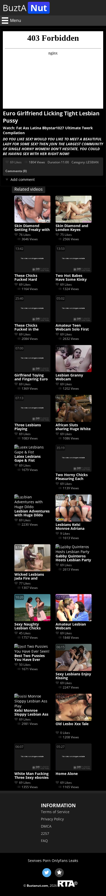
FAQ (44, 840)
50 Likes (25, 664)
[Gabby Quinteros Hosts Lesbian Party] (74, 551)
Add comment (23, 179)
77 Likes (25, 583)
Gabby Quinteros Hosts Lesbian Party (73, 558)
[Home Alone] (74, 769)
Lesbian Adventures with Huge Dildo (32, 513)
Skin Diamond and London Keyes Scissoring (72, 228)
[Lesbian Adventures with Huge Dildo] (32, 506)
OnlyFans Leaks (65, 860)
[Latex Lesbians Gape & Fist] (32, 452)
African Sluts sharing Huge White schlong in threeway (73, 427)
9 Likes (65, 533)
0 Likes (65, 733)
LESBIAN (92, 162)
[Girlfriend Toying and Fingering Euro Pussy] (32, 370)
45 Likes (25, 633)
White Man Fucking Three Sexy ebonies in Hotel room (31, 776)
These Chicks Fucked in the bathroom (26, 327)
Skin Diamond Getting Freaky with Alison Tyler (32, 228)
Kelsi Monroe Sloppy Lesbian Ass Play (31, 712)
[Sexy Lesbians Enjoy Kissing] (74, 669)
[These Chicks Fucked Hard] (32, 271)
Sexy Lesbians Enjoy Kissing (73, 676)
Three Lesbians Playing (27, 427)
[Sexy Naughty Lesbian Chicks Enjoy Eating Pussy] (32, 619)
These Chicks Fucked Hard (25, 278)
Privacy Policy (52, 819)
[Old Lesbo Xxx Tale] (74, 719)
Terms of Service (55, 811)
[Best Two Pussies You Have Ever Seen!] (32, 651)
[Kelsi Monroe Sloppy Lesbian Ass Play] (32, 705)
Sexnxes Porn (39, 860)
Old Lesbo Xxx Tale (72, 724)
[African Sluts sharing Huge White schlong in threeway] (74, 420)
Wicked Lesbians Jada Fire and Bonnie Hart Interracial (29, 576)
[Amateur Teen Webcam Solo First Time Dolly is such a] (74, 320)
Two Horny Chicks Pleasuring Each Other (72, 477)
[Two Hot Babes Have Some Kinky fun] (74, 271)
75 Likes (66, 235)
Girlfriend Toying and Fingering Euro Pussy (31, 377)
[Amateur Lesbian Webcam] (74, 619)
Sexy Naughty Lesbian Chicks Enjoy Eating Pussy (31, 626)
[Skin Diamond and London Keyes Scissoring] (74, 221)
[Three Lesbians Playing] (32, 420)
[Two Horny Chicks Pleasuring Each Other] (74, 470)
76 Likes (25, 235)
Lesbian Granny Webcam (69, 377)
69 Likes (16, 162)
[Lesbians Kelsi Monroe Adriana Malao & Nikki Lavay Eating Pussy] (74, 520)
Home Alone (67, 774)
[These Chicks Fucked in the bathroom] (32, 320)
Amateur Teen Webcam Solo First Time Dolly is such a (73, 327)
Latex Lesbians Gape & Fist (27, 458)
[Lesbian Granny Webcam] (74, 370)
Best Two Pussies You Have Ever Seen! (29, 658)
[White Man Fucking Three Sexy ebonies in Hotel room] (32, 769)
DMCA (46, 826)
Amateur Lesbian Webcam (71, 626)
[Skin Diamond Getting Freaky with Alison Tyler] (32, 221)
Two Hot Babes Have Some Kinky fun (71, 278)
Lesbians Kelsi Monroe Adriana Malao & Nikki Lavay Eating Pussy (72, 527)
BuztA (25, 8)
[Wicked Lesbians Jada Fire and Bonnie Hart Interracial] (32, 569)
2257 (45, 833)
